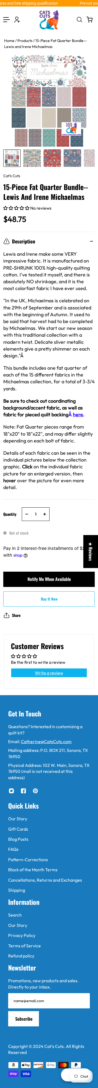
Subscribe (23, 1018)
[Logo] (49, 20)
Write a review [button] (49, 673)
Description (23, 241)
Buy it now (49, 599)
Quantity (9, 514)
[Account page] (17, 19)
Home (9, 40)
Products (25, 40)
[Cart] (89, 19)
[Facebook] (23, 791)
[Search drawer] (79, 20)
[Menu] (6, 19)
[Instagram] (11, 791)
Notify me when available (49, 579)
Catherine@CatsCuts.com (46, 741)
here (78, 414)
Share (16, 615)
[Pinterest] (35, 791)
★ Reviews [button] (90, 551)
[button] (16, 208)
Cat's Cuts (11, 175)
